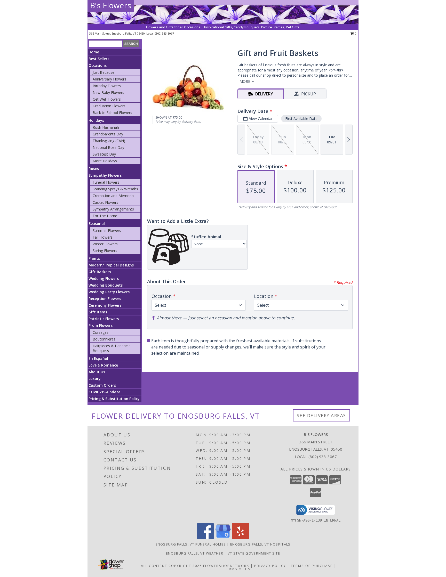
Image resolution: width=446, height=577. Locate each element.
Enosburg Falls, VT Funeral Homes (191, 544)
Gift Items (98, 312)
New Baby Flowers (108, 92)
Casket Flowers (105, 202)
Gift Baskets (100, 271)
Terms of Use (238, 569)
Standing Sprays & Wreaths (115, 188)
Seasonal (97, 223)
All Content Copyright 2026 (171, 565)
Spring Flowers (105, 250)
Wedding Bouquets (106, 285)
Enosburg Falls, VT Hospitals (260, 544)
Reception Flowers (105, 298)
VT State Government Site (254, 553)
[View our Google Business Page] (223, 537)
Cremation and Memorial (113, 195)
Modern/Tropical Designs (111, 265)
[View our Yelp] (240, 537)
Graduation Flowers (109, 105)
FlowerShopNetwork (226, 565)
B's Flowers (110, 5)
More (245, 81)
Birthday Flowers (107, 85)
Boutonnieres (104, 339)
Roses (94, 168)
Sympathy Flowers (105, 175)
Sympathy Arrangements (113, 209)
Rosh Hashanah (106, 127)
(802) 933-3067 (164, 33)
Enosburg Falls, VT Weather (194, 553)
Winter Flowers (105, 243)
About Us (97, 371)
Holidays (96, 120)
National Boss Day (108, 147)
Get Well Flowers (107, 99)
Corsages (100, 332)
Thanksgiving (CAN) (109, 140)
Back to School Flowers (112, 112)
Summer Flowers (107, 230)
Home (94, 52)
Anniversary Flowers (109, 79)
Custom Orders (102, 385)
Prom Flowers (101, 325)
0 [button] (355, 33)
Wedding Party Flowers (109, 291)
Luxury (95, 378)
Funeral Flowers (106, 182)
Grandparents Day (108, 134)
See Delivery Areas (321, 415)
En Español (98, 358)
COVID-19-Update (104, 391)
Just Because (103, 72)
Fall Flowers (103, 237)
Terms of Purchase (312, 565)
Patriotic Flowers (104, 318)
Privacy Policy (270, 565)
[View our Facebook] (205, 537)
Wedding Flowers (104, 278)
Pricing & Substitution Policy (114, 398)
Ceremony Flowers (105, 305)
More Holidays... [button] (106, 160)
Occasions (98, 65)
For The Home (105, 215)
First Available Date (301, 118)
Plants (94, 258)
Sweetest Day (104, 154)
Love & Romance (103, 365)
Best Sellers (99, 58)
